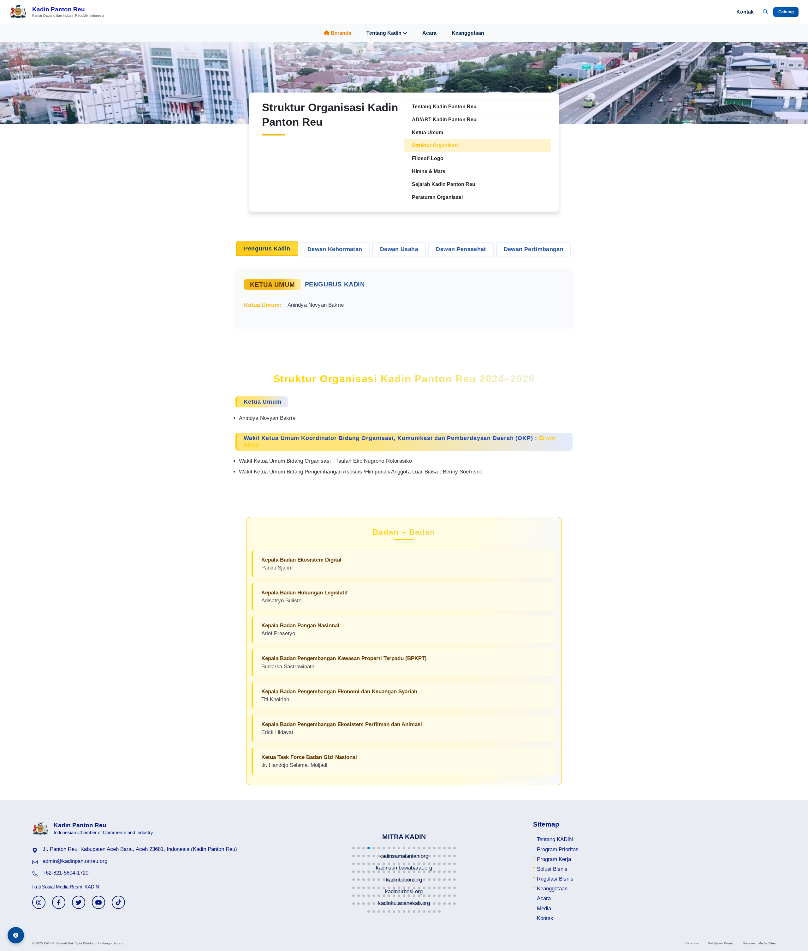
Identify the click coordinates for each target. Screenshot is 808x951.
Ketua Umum (427, 132)
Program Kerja (554, 859)
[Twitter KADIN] (78, 902)
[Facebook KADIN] (58, 902)
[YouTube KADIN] (98, 902)
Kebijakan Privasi (720, 943)
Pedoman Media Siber (759, 943)
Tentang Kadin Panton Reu (444, 106)
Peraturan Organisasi (437, 197)
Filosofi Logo (427, 158)
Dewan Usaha (399, 249)
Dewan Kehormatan (334, 249)
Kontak (745, 12)
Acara (429, 33)
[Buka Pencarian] (765, 12)
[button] (353, 848)
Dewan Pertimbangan (533, 249)
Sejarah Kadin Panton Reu (443, 184)
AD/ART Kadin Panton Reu (444, 119)
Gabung (786, 11)
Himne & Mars (428, 171)
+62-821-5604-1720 (65, 873)
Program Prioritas (558, 849)
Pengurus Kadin (267, 248)
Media (544, 909)
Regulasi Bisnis (555, 879)
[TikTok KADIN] (118, 902)
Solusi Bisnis (552, 869)
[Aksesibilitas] (16, 935)
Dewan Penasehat (461, 249)
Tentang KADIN (555, 839)
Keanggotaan (468, 33)
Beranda (341, 33)
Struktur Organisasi (435, 145)
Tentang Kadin (383, 33)
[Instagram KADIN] (38, 902)
